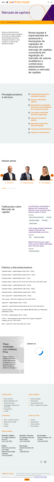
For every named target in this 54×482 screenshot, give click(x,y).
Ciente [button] (27, 479)
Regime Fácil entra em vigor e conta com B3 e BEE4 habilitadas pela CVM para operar (40, 244)
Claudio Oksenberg (28, 183)
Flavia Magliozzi (45, 183)
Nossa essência (8, 399)
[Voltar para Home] (19, 2)
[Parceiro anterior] (1, 175)
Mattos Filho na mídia (10, 422)
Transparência (8, 409)
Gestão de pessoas (9, 403)
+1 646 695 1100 (24, 451)
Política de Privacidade (40, 477)
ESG (30, 237)
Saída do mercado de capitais (38, 119)
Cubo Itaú (49, 217)
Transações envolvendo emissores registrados (39, 114)
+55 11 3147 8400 (24, 441)
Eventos (6, 426)
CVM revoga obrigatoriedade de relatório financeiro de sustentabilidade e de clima (40, 230)
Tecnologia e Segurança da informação (11, 406)
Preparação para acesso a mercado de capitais (40, 95)
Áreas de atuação (35, 399)
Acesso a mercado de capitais (38, 101)
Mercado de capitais (34, 220)
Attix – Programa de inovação (39, 405)
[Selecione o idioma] (51, 2)
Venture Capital (32, 223)
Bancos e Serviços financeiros (36, 217)
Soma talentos (35, 426)
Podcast (6, 424)
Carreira (33, 420)
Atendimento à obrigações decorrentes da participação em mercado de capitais (41, 107)
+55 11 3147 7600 (7, 441)
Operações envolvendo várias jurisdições (39, 125)
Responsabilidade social (11, 401)
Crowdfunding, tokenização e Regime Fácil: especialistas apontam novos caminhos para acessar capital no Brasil (39, 209)
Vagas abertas (35, 422)
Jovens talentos (35, 424)
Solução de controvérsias (40, 132)
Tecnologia (44, 220)
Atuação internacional (37, 403)
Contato (6, 411)
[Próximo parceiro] (52, 175)
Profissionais (34, 401)
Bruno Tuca (10, 183)
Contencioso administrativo (41, 129)
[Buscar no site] (48, 2)
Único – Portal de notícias (11, 420)
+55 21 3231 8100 (42, 441)
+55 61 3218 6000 (7, 455)
